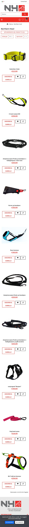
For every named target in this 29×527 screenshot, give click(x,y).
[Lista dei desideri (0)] (23, 20)
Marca (11, 24)
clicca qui (18, 518)
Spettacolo (19, 36)
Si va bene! (9, 522)
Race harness (14, 250)
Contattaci (24, 1)
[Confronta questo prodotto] (23, 76)
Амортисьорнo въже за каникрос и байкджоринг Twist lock (14, 159)
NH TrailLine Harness (14, 476)
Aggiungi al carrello (8, 78)
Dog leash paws (14, 431)
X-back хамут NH (14, 114)
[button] (3, 1)
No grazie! (19, 522)
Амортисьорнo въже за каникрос (14, 295)
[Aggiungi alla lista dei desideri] (17, 76)
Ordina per (4, 36)
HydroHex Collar (15, 69)
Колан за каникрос (14, 205)
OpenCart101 (17, 509)
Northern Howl (18, 24)
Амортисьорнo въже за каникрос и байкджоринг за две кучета (14, 341)
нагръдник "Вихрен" (14, 386)
